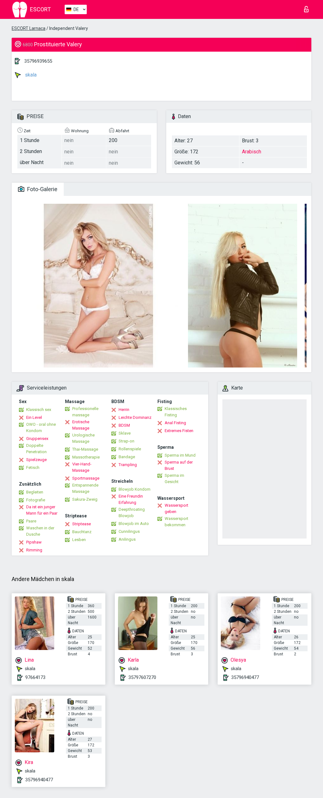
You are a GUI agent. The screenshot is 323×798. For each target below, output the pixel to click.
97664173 (35, 677)
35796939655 (38, 61)
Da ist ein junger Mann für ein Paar (41, 510)
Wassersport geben (176, 508)
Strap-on (126, 441)
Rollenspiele (130, 449)
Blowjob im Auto (134, 523)
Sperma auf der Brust (179, 465)
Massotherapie (86, 457)
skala (30, 75)
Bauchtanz (81, 531)
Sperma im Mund (180, 455)
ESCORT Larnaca (28, 28)
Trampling (128, 464)
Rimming (34, 550)
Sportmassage (85, 478)
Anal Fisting (175, 422)
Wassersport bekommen (176, 521)
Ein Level (34, 417)
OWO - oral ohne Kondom (41, 427)
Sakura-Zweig (84, 499)
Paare (31, 521)
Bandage (127, 456)
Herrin (124, 409)
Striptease (81, 524)
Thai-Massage (85, 449)
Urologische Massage (83, 438)
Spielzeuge (36, 459)
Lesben (79, 539)
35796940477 (245, 677)
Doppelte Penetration (36, 448)
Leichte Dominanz (135, 417)
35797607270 (142, 677)
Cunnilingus (129, 531)
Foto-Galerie (41, 189)
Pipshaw (34, 542)
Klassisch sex (38, 409)
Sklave (125, 433)
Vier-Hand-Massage (81, 467)
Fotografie (35, 500)
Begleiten (34, 492)
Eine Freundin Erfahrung (131, 499)
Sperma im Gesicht (174, 478)
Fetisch (32, 467)
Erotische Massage (80, 424)
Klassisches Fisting (176, 411)
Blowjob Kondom (134, 489)
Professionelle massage (85, 411)
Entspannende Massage (85, 488)
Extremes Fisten (179, 430)
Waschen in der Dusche (40, 531)
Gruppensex (37, 438)
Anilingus (127, 539)
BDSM (124, 425)
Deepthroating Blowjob (132, 512)
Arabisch (251, 152)
